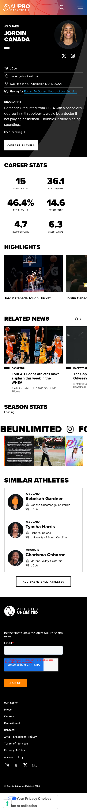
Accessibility (13, 757)
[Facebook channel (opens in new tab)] (16, 765)
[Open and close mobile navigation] (79, 7)
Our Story (11, 702)
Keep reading (13, 131)
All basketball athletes (43, 581)
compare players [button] (21, 145)
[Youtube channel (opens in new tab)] (34, 765)
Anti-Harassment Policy (20, 736)
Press (8, 709)
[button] (61, 7)
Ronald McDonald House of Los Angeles (50, 91)
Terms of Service (16, 743)
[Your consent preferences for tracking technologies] (7, 804)
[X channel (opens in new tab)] (25, 765)
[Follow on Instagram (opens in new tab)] (72, 55)
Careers (9, 716)
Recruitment (12, 723)
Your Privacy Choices (34, 798)
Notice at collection (21, 806)
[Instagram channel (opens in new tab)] (6, 765)
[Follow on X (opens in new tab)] (64, 55)
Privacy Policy (14, 750)
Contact (9, 730)
